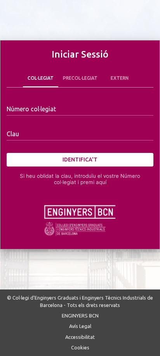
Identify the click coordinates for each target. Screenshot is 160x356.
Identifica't (80, 159)
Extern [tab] (120, 78)
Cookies (80, 347)
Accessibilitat (80, 337)
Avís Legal (80, 326)
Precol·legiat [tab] (80, 78)
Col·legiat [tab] (41, 78)
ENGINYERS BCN (80, 315)
